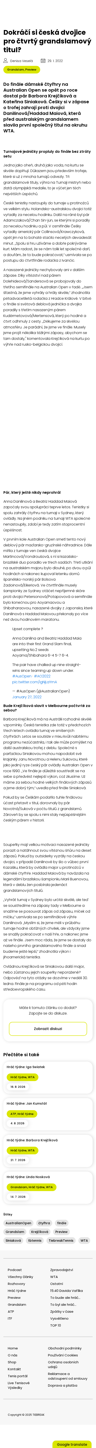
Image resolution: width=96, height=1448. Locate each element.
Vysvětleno (59, 1318)
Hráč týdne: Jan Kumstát (27, 1103)
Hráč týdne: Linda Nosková (28, 1177)
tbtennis (35, 1240)
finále (61, 1223)
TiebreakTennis (61, 1240)
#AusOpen (21, 676)
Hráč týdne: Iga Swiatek (26, 1067)
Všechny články (20, 1276)
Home (13, 1348)
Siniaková (13, 1240)
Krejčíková (39, 1232)
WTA (31, 1077)
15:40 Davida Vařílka (66, 1290)
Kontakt (14, 1369)
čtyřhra (44, 1223)
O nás (12, 1355)
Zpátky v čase (61, 1311)
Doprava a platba (62, 1385)
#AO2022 (42, 676)
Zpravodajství (61, 1269)
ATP (13, 1114)
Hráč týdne (18, 1077)
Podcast (15, 1269)
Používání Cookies (63, 1355)
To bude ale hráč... (65, 1297)
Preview (30, 69)
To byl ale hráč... (63, 1304)
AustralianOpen (18, 1223)
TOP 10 (55, 1325)
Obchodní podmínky (64, 1348)
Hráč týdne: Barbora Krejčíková (32, 1140)
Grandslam (15, 69)
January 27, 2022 (27, 697)
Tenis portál (17, 1376)
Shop (12, 1362)
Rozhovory (16, 1283)
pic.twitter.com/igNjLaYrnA (34, 682)
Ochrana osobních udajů (63, 1364)
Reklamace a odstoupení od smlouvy (67, 1376)
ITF (10, 1318)
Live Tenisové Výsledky (19, 1385)
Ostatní (56, 1283)
